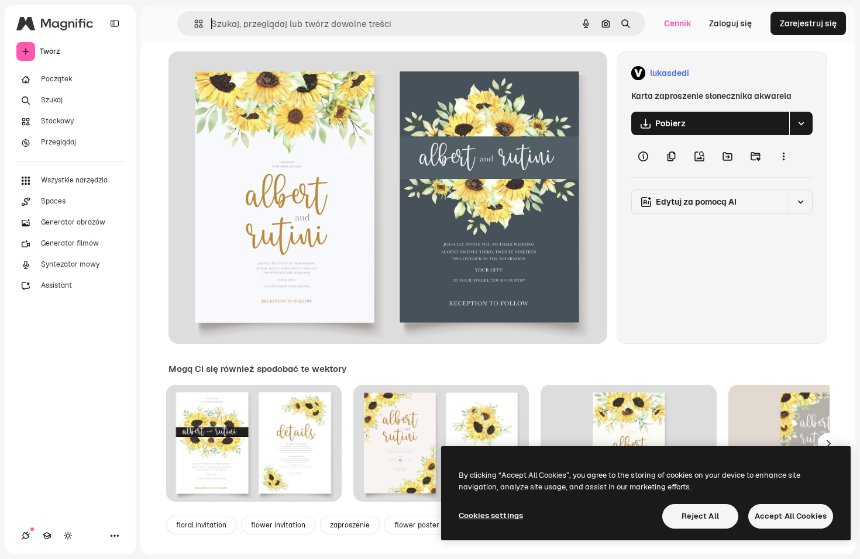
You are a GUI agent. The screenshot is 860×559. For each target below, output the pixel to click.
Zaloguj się (730, 23)
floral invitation (201, 525)
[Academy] (46, 535)
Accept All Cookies (791, 516)
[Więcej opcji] (783, 156)
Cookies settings (491, 515)
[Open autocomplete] (194, 23)
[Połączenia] (25, 535)
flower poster (416, 525)
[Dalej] (828, 443)
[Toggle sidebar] (114, 23)
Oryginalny (249, 73)
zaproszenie (350, 525)
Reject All (700, 516)
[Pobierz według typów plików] (801, 123)
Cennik (678, 23)
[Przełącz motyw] (68, 535)
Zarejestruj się (808, 23)
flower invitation (278, 525)
